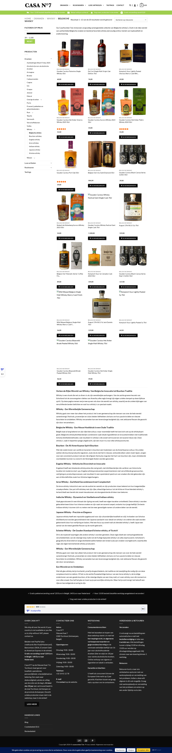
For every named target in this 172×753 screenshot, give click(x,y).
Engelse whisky (34, 140)
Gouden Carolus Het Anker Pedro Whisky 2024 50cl (131, 121)
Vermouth (30, 119)
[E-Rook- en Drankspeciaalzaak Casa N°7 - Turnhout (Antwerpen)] (38, 5)
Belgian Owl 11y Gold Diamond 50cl (101, 173)
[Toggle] (51, 58)
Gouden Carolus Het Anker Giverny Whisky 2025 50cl (69, 121)
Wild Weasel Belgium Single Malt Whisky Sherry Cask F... (69, 323)
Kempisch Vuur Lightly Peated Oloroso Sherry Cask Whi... (130, 72)
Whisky (51, 18)
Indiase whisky (34, 146)
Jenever (29, 93)
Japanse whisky (34, 150)
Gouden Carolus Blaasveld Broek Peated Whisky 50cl (69, 372)
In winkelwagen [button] (66, 84)
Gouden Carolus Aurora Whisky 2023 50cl (101, 121)
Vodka (29, 126)
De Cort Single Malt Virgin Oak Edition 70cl (99, 72)
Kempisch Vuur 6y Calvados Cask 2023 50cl (100, 275)
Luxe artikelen (95, 5)
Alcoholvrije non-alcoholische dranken (38, 67)
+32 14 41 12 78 (62, 673)
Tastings (110, 5)
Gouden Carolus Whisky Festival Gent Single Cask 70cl (101, 226)
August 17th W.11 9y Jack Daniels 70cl (100, 323)
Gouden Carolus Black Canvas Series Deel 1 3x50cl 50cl (132, 275)
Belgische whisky (35, 133)
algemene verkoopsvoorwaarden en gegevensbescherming (101, 641)
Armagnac (30, 72)
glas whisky (67, 571)
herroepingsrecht (95, 638)
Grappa (29, 89)
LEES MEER (32, 704)
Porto (29, 103)
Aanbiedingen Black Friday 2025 (38, 63)
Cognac (29, 82)
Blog (26, 722)
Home (28, 18)
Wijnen (29, 158)
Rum (28, 112)
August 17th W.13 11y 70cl (129, 225)
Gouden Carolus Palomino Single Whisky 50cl (69, 72)
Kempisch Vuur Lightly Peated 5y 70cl (133, 323)
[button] (135, 5)
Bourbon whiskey (35, 136)
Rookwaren (78, 5)
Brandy (29, 76)
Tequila (29, 116)
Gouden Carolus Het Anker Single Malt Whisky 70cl (100, 372)
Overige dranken (33, 99)
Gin (28, 86)
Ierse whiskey (34, 143)
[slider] (25, 33)
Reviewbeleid (30, 731)
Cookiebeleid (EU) (32, 727)
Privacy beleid (90, 745)
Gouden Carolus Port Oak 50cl (68, 173)
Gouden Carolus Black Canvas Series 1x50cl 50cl (132, 174)
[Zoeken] (130, 5)
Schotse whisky (34, 153)
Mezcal (29, 96)
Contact (120, 5)
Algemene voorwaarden (104, 745)
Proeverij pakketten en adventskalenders (35, 107)
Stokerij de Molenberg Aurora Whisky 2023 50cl (70, 226)
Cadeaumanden (32, 79)
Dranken (64, 5)
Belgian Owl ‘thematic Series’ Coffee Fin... (70, 275)
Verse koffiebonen (33, 123)
